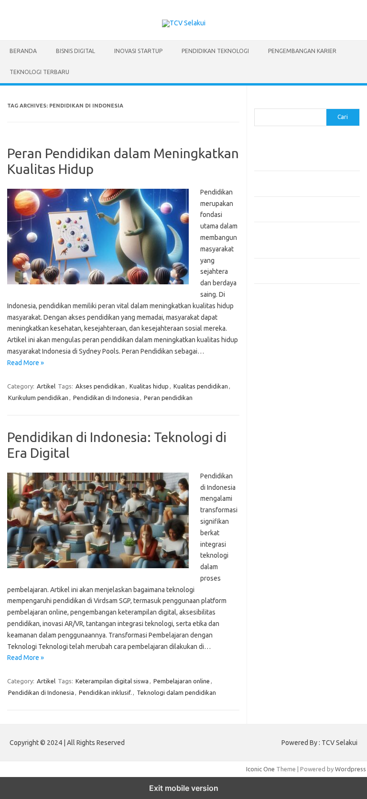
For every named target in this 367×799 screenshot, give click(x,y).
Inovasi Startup (138, 51)
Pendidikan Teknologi (215, 51)
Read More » (25, 363)
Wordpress (350, 769)
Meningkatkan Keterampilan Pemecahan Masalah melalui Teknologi (293, 239)
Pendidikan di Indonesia (106, 397)
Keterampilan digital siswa (112, 681)
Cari (259, 102)
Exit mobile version (183, 788)
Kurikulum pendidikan (38, 397)
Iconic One (260, 769)
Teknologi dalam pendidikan (176, 692)
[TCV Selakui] (183, 23)
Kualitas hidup (149, 386)
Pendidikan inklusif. (105, 692)
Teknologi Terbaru (39, 72)
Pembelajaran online (181, 681)
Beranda (23, 51)
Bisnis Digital (75, 51)
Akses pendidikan (100, 386)
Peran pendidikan (168, 397)
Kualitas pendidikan (200, 386)
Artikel (46, 386)
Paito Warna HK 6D (281, 340)
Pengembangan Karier (302, 51)
